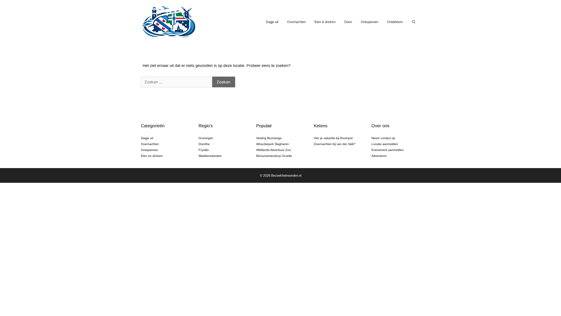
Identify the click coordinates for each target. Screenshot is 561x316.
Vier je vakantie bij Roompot (333, 138)
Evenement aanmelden (387, 150)
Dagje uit (272, 22)
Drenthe (204, 144)
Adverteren (379, 156)
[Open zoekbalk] (413, 22)
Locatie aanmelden (384, 144)
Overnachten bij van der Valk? (334, 144)
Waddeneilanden (210, 156)
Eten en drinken (152, 156)
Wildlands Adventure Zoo (273, 150)
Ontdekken (395, 22)
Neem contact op (383, 138)
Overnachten (296, 22)
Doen (348, 22)
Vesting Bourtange (269, 138)
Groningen (206, 138)
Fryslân (204, 150)
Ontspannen (369, 22)
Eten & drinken (325, 22)
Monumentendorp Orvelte (274, 156)
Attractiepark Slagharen (272, 144)
